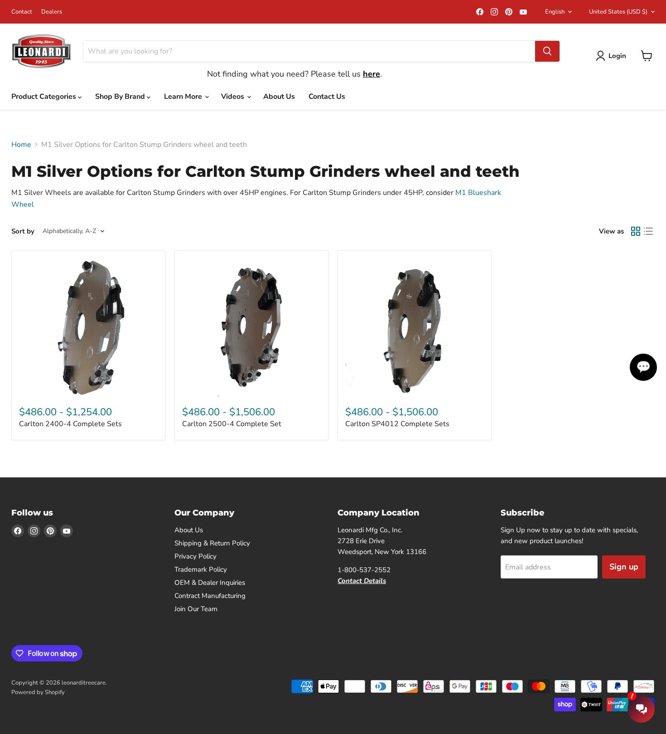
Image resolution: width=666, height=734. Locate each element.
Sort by (22, 231)
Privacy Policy (195, 556)
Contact (21, 12)
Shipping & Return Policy (212, 543)
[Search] (547, 51)
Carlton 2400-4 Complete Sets (70, 424)
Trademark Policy (200, 569)
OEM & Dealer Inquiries (209, 582)
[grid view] (635, 231)
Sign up (623, 566)
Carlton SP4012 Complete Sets (397, 424)
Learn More (184, 97)
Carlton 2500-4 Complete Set (231, 424)
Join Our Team (195, 608)
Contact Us (327, 97)
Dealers (51, 12)
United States (618, 12)
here (371, 73)
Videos (233, 97)
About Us (279, 97)
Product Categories (44, 97)
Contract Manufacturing (210, 595)
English (555, 12)
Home (21, 145)
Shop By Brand (121, 97)
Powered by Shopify (38, 692)
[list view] (648, 231)
